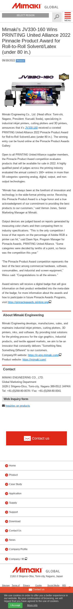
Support (13, 512)
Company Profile (18, 549)
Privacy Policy (26, 586)
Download (14, 521)
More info (32, 605)
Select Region (25, 15)
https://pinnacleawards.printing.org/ (28, 302)
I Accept (15, 605)
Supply (13, 502)
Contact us (38, 589)
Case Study (15, 484)
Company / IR (17, 559)
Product (20, 61)
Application (15, 493)
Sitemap (6, 585)
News (12, 540)
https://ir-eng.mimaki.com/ (43, 355)
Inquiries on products (17, 405)
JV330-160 (31, 127)
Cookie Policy (38, 586)
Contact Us (15, 530)
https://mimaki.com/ (34, 359)
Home (12, 465)
